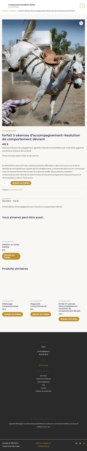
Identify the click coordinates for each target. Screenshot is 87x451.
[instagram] (80, 443)
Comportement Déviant (43, 379)
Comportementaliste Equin (21, 5)
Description (6, 201)
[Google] (84, 443)
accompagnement (9, 131)
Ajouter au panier (21, 183)
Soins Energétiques (43, 382)
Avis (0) (16, 201)
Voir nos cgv (43, 365)
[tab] (6, 201)
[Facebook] (76, 443)
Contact (43, 388)
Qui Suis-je (43, 376)
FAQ (43, 385)
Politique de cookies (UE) (43, 391)
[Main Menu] (82, 5)
